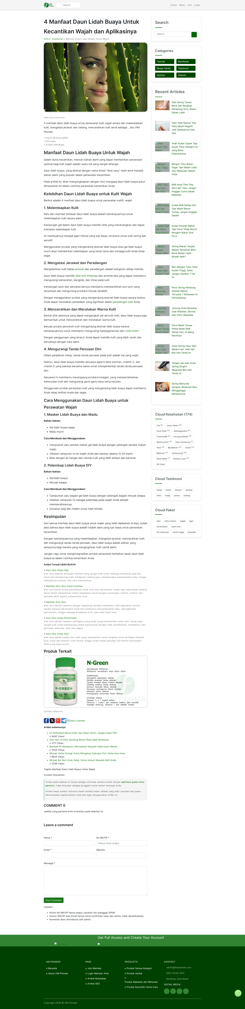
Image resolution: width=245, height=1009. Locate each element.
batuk (168, 490)
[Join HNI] (60, 944)
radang (186, 495)
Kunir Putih (163, 431)
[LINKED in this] (76, 720)
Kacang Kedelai (182, 436)
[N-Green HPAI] (95, 681)
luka (158, 521)
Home (173, 5)
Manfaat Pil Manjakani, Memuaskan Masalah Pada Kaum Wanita (83, 746)
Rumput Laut (181, 458)
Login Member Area (98, 973)
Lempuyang (179, 453)
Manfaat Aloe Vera (56, 602)
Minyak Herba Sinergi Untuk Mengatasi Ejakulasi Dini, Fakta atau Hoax (87, 753)
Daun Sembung (184, 442)
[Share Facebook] (46, 720)
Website (100, 849)
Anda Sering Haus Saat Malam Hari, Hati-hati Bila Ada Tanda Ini (184, 349)
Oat (160, 425)
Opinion (161, 75)
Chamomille (163, 436)
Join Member (94, 968)
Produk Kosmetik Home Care (142, 987)
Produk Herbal (134, 973)
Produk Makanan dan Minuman (141, 981)
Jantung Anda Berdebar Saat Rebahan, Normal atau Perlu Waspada (184, 311)
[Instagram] (179, 991)
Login (197, 5)
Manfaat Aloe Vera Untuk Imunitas (64, 586)
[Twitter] (173, 991)
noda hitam (132, 330)
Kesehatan (57, 39)
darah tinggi (178, 532)
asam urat (176, 526)
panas (177, 495)
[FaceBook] (167, 991)
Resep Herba (164, 68)
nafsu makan (170, 521)
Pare (160, 447)
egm (191, 521)
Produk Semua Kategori (139, 968)
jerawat (80, 269)
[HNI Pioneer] (49, 5)
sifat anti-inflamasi (86, 275)
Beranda (52, 968)
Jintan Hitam (174, 425)
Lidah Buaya (58, 145)
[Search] (194, 34)
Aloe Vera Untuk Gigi (57, 570)
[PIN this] (58, 720)
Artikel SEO (93, 983)
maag (167, 495)
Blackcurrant (164, 442)
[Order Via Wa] (238, 993)
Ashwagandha (182, 431)
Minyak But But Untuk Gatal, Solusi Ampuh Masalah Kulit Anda (82, 760)
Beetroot (162, 453)
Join (189, 5)
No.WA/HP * (102, 837)
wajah (182, 521)
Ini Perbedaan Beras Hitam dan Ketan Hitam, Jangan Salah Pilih (83, 732)
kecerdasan (162, 526)
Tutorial (161, 61)
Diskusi (182, 75)
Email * (47, 849)
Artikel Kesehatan (96, 978)
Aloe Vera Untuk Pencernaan (61, 617)
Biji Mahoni (174, 447)
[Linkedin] (186, 991)
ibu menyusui (163, 532)
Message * (49, 863)
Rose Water (163, 458)
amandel (192, 532)
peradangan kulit (123, 301)
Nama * (48, 837)
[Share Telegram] (63, 720)
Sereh (189, 447)
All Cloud (161, 464)
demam (178, 490)
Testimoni (183, 68)
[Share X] (52, 720)
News (182, 5)
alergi (159, 490)
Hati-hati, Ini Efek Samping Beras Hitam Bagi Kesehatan (79, 739)
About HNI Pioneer (58, 973)
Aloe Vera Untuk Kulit (57, 633)
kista (159, 495)
